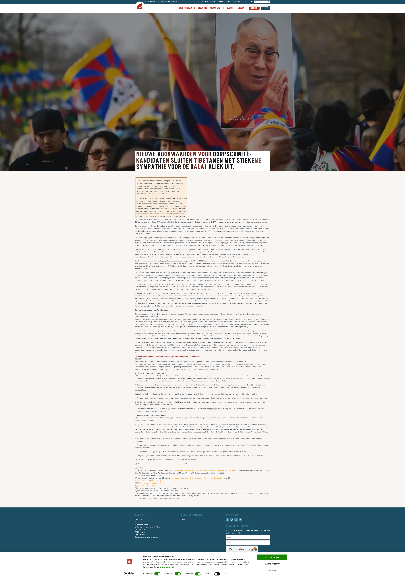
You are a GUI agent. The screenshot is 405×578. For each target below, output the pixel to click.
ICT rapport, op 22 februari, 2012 (149, 483)
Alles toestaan (272, 557)
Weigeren (271, 571)
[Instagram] (231, 519)
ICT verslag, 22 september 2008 (149, 481)
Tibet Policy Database (208, 2)
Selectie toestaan (271, 564)
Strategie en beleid (142, 524)
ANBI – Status (140, 532)
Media (228, 2)
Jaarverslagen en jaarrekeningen (147, 522)
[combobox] (261, 2)
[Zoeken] (269, 2)
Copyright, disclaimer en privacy (147, 537)
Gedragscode (140, 529)
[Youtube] (240, 519)
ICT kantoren (237, 2)
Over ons (138, 519)
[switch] (178, 573)
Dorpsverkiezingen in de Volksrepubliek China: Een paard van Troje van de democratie (201, 470)
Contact (221, 2)
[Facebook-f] (227, 519)
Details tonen (229, 574)
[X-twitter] (236, 519)
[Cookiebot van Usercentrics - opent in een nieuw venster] (129, 573)
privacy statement (167, 567)
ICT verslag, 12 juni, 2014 (146, 486)
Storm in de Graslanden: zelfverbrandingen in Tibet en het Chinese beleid (198, 478)
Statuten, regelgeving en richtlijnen (148, 527)
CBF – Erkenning (141, 535)
